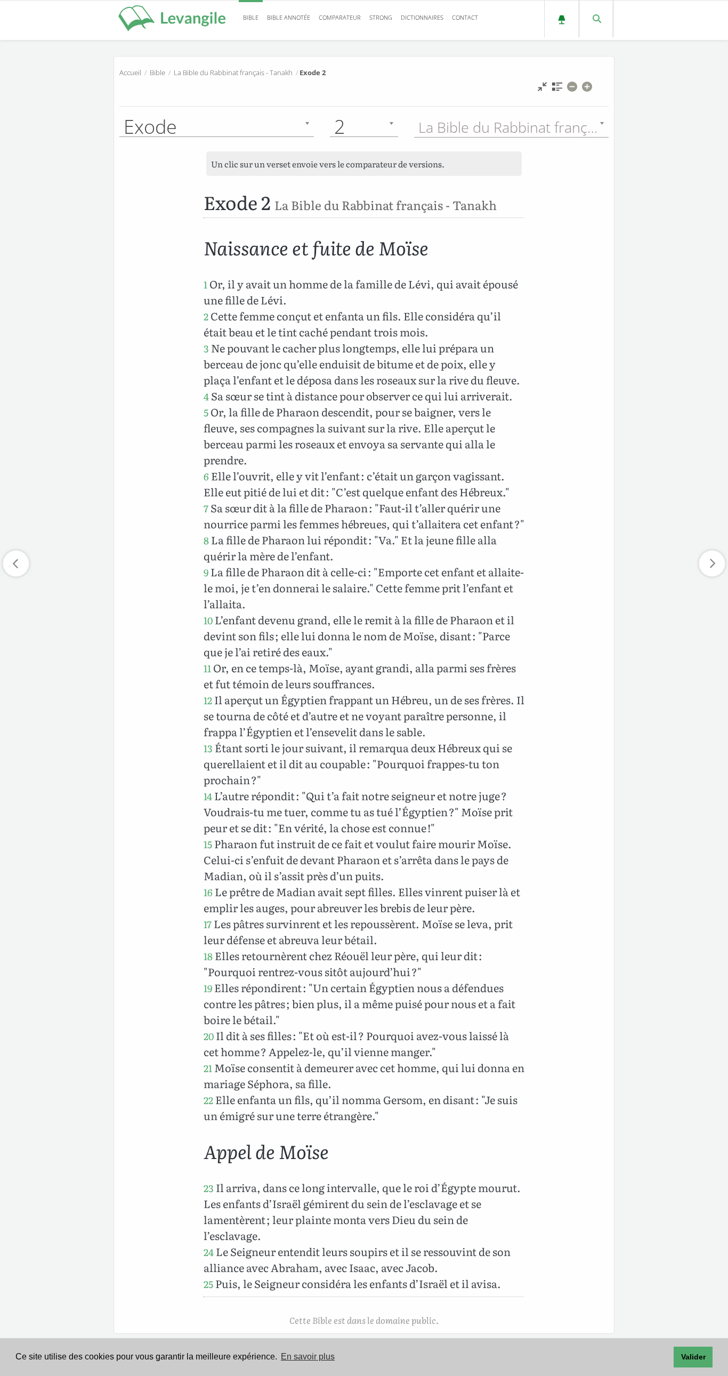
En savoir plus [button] (308, 1356)
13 (208, 748)
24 (209, 1252)
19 (208, 988)
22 (208, 1100)
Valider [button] (693, 1357)
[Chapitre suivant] (712, 563)
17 (208, 924)
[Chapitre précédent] (16, 563)
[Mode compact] (542, 89)
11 (207, 668)
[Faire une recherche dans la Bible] (596, 19)
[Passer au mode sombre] (561, 19)
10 (208, 620)
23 (209, 1188)
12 (208, 700)
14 (208, 796)
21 (208, 1068)
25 (208, 1284)
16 (208, 892)
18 (208, 956)
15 (208, 844)
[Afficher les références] (557, 89)
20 (209, 1036)
